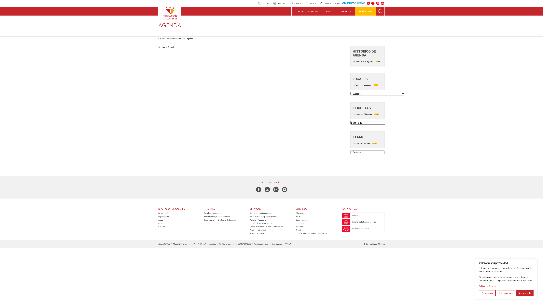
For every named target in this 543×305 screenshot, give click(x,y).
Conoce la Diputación (307, 11)
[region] (506, 278)
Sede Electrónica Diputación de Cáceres (220, 220)
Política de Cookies (487, 286)
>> (379, 61)
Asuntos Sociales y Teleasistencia (263, 217)
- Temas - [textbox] (356, 152)
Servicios (346, 11)
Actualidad (365, 11)
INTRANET (266, 4)
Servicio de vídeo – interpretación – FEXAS (272, 244)
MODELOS (297, 4)
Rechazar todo (506, 293)
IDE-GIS (298, 217)
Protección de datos (258, 234)
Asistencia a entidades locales (262, 213)
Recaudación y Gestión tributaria (217, 217)
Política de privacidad (207, 244)
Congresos (300, 223)
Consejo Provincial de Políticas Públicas (311, 234)
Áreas (329, 11)
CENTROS (312, 4)
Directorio (162, 223)
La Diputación (163, 213)
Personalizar (487, 293)
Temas (367, 143)
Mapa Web (177, 244)
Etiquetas (368, 114)
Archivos (299, 227)
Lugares (367, 85)
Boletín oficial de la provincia (261, 223)
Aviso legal (189, 244)
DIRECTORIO (282, 4)
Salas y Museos (302, 220)
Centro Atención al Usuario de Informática (266, 227)
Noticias (161, 227)
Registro (299, 230)
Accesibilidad (164, 244)
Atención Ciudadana (258, 220)
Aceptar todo (525, 293)
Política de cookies (227, 244)
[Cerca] (534, 260)
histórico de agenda (364, 61)
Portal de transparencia (213, 213)
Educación (300, 213)
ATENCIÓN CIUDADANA (332, 4)
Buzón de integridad (258, 230)
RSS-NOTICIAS (244, 244)
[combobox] (367, 152)
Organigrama (163, 217)
